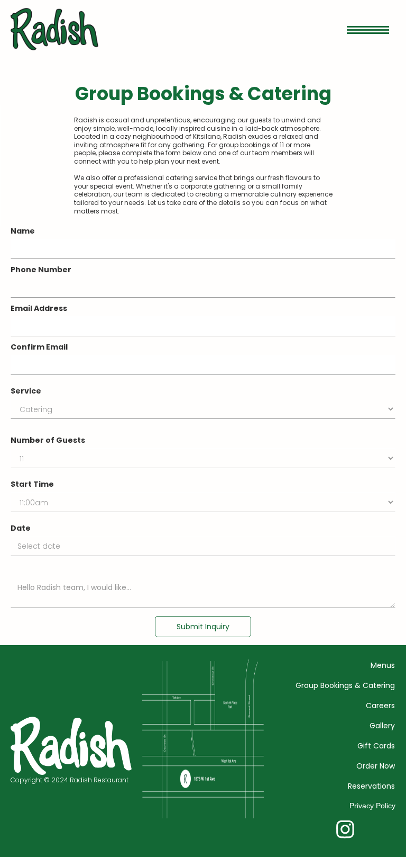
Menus (383, 665)
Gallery (382, 725)
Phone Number (41, 269)
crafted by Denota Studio (38, 851)
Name (23, 231)
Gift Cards (376, 745)
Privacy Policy (372, 805)
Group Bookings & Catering (345, 685)
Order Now (375, 766)
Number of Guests (48, 440)
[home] (54, 29)
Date (21, 528)
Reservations (371, 786)
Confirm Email (39, 347)
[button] (367, 29)
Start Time (32, 484)
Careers (380, 705)
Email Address (39, 308)
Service (26, 391)
